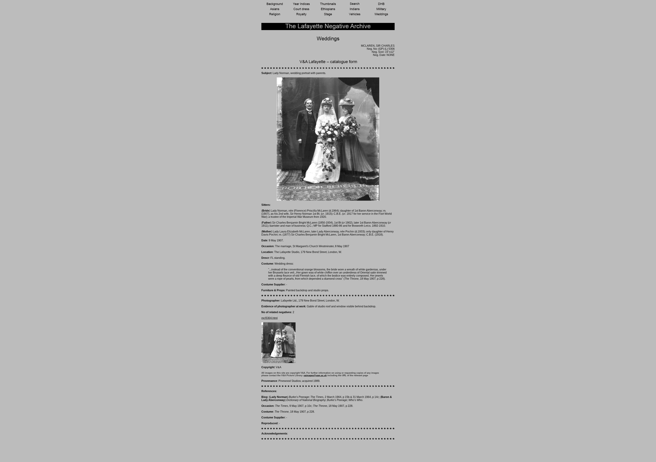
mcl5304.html (269, 318)
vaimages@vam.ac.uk (315, 375)
